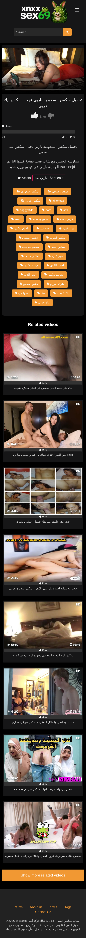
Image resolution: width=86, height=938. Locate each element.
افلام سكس (21, 228)
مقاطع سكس (56, 274)
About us (36, 907)
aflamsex (58, 200)
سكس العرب (57, 237)
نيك (43, 293)
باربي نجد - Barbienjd (49, 178)
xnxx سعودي (40, 219)
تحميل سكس (30, 237)
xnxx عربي (66, 219)
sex (65, 209)
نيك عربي (43, 302)
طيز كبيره (57, 256)
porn (48, 209)
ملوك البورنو (57, 283)
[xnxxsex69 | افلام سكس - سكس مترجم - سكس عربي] (43, 12)
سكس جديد (58, 246)
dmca (53, 907)
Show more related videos (43, 875)
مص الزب (30, 274)
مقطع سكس (30, 283)
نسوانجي (23, 293)
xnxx (18, 219)
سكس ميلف (32, 256)
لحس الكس (57, 265)
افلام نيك (45, 228)
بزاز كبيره (68, 228)
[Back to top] (73, 926)
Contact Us (43, 912)
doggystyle (26, 209)
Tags (68, 907)
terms (19, 907)
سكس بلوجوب (31, 246)
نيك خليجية (63, 293)
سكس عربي (32, 200)
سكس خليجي (60, 191)
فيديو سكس (31, 265)
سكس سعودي (29, 191)
